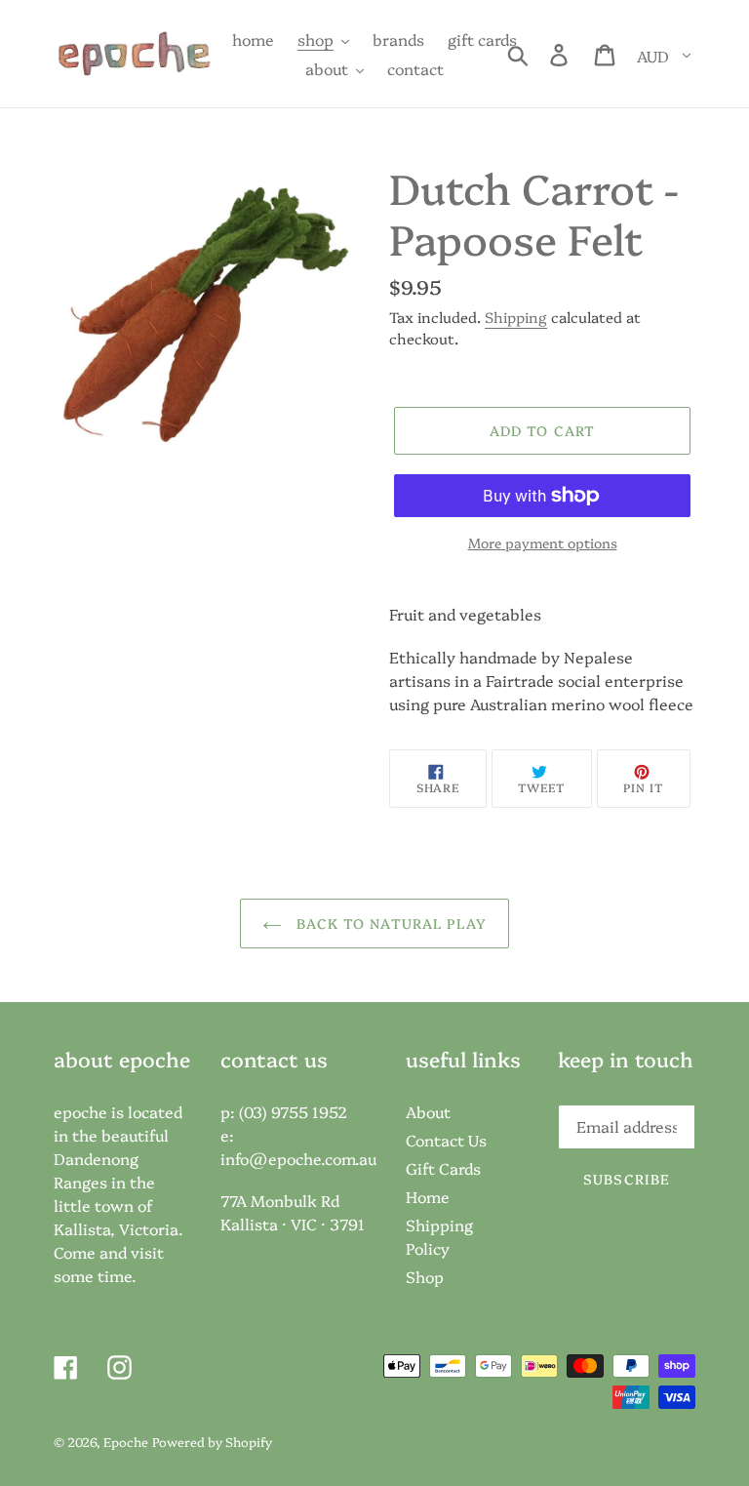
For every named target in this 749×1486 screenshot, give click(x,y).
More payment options (542, 542)
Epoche (125, 1441)
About (428, 1111)
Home (428, 1196)
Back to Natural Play (389, 923)
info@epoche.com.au (298, 1158)
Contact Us (446, 1139)
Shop (425, 1276)
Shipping (516, 316)
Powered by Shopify (212, 1441)
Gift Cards (443, 1168)
